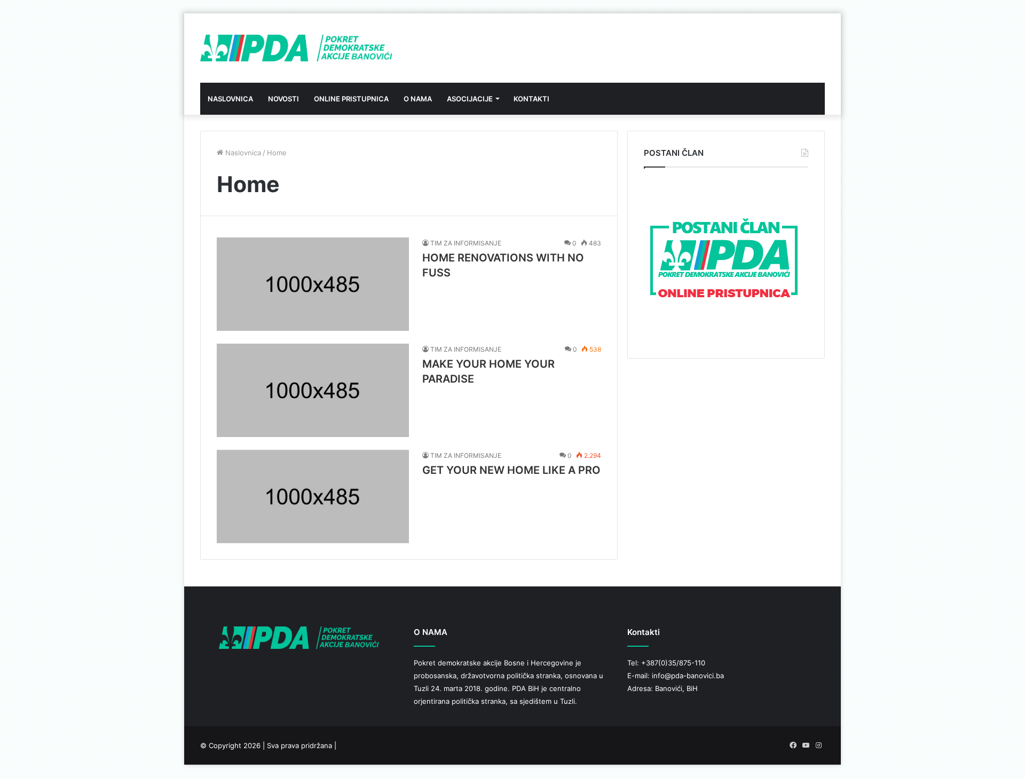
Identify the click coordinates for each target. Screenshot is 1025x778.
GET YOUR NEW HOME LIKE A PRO (511, 470)
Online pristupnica (351, 98)
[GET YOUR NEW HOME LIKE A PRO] (313, 496)
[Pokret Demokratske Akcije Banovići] (296, 48)
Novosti (283, 98)
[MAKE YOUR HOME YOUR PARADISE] (313, 390)
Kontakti (531, 98)
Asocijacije (470, 98)
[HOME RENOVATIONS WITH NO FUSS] (313, 284)
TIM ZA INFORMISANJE (465, 243)
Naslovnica (230, 98)
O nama (418, 98)
